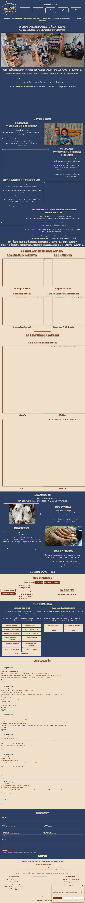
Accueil (7, 18)
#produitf (23, 745)
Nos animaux (42, 18)
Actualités (76, 18)
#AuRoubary (25, 725)
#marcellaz (39, 725)
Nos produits (53, 18)
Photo (4, 707)
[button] (82, 885)
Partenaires (65, 18)
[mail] (76, 9)
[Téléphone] (63, 9)
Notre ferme (17, 18)
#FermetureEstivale (59, 725)
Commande (46, 820)
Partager (3, 682)
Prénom (46, 825)
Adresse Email (48, 832)
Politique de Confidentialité (48, 896)
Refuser (67, 898)
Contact (42, 21)
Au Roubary (8, 667)
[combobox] (3, 835)
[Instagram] (37, 9)
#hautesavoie (45, 725)
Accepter (57, 898)
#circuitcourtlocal (38, 773)
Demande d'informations (8, 820)
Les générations (29, 18)
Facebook (25, 11)
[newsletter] (50, 9)
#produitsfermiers (32, 725)
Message (5, 839)
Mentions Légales (34, 896)
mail (76, 11)
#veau (18, 745)
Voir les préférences (77, 898)
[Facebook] (25, 9)
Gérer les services (57, 894)
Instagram (37, 11)
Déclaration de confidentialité (71, 900)
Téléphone (63, 11)
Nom (4, 825)
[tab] (29, 582)
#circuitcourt (51, 725)
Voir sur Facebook (3, 681)
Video (4, 679)
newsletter (51, 11)
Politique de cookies (62, 900)
